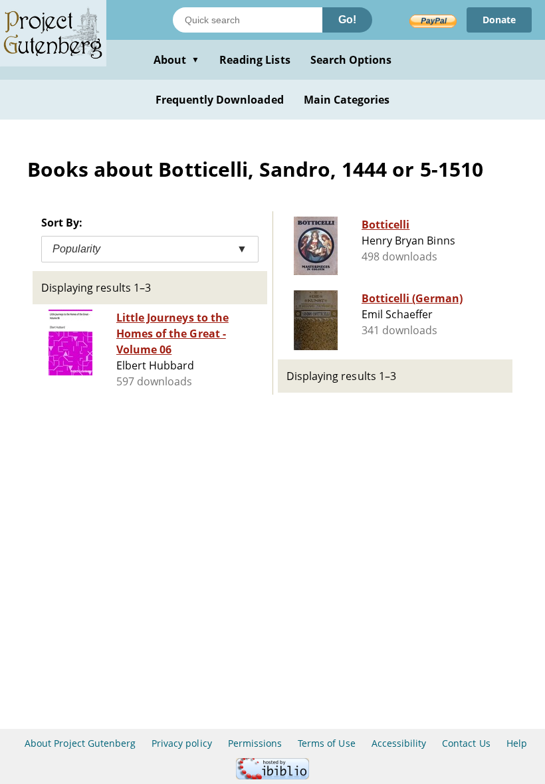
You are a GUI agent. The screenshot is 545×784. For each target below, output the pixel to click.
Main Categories (347, 99)
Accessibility (399, 743)
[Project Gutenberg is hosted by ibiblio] (272, 775)
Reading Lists (254, 59)
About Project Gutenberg (80, 743)
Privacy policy (182, 743)
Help (516, 743)
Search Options (351, 59)
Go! (347, 19)
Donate (499, 19)
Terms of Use (326, 743)
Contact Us (466, 743)
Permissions (255, 743)
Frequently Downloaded (220, 99)
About (176, 59)
